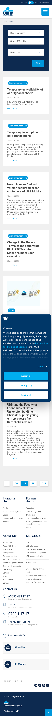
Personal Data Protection (36, 576)
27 (24, 483)
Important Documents (34, 579)
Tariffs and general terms (13, 563)
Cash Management (33, 512)
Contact (6, 583)
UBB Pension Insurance (35, 549)
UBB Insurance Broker (35, 556)
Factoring (30, 528)
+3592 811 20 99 (19, 622)
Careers (6, 573)
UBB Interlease (32, 546)
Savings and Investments (13, 518)
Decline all (26, 395)
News (5, 576)
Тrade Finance (31, 515)
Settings (24, 385)
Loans (5, 515)
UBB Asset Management (36, 553)
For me (24, 2)
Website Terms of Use (35, 569)
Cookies (29, 572)
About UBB (10, 536)
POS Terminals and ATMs (36, 518)
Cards (5, 508)
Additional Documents (12, 566)
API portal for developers (35, 582)
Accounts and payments (13, 512)
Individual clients (9, 500)
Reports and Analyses (12, 559)
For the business (42, 2)
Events (11, 310)
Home (5, 21)
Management (8, 553)
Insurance (7, 522)
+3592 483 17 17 (19, 596)
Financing (30, 508)
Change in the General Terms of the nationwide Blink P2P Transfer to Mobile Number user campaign (23, 249)
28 (33, 483)
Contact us (10, 589)
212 (44, 483)
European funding (10, 556)
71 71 (12, 605)
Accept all (26, 376)
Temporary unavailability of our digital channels (25, 91)
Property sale (31, 563)
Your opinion (8, 580)
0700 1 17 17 (18, 614)
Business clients (31, 500)
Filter (38, 63)
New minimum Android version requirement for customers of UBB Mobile (24, 188)
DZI (27, 543)
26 (16, 483)
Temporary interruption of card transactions (24, 134)
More (40, 366)
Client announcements (18, 83)
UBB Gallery (7, 570)
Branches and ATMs (17, 635)
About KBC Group (9, 546)
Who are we (7, 543)
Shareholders (8, 549)
